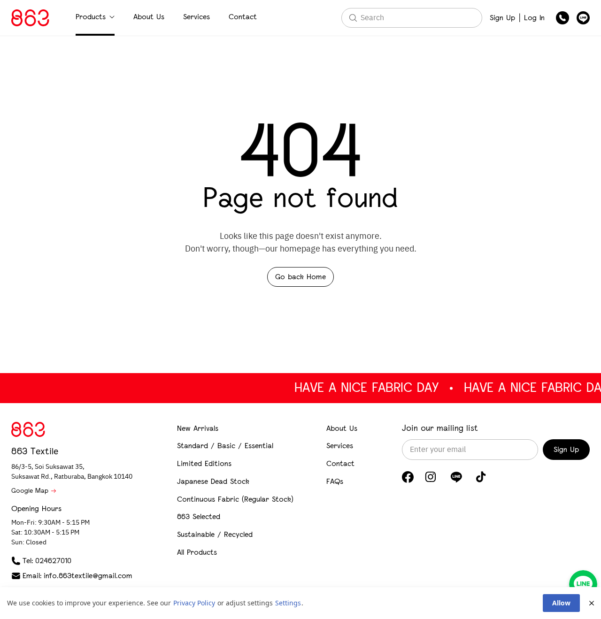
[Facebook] (408, 477)
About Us (148, 16)
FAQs (334, 481)
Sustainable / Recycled (215, 534)
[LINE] (456, 476)
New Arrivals (197, 428)
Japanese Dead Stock (213, 481)
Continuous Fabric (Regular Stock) (235, 499)
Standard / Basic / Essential (225, 445)
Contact (243, 16)
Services (196, 16)
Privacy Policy (194, 602)
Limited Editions (204, 463)
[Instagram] (430, 476)
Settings (288, 602)
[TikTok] (481, 476)
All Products (197, 552)
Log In (534, 17)
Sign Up (502, 17)
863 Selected (198, 516)
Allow (561, 602)
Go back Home (300, 276)
